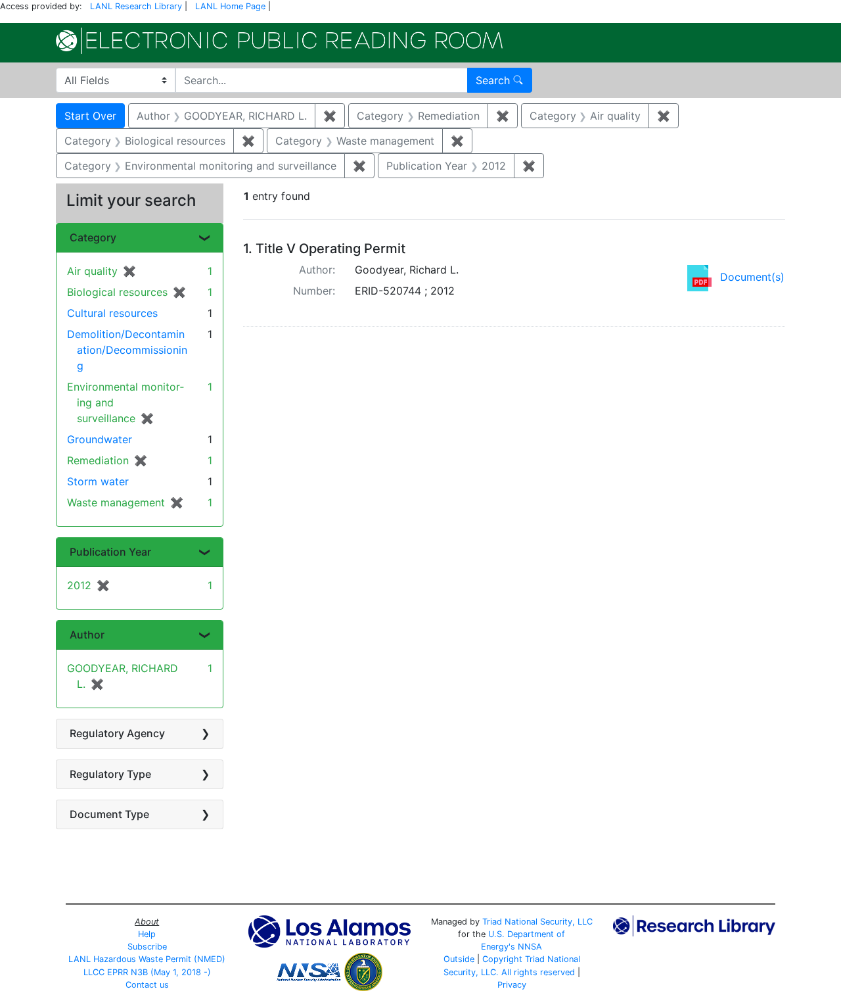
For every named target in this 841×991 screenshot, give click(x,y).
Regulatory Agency (117, 733)
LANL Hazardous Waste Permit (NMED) (146, 959)
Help (147, 934)
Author (87, 634)
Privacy (511, 985)
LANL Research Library (136, 6)
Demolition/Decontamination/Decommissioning (127, 349)
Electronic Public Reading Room (279, 40)
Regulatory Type (110, 774)
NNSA (530, 947)
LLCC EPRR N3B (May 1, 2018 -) (147, 972)
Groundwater (99, 439)
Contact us (147, 985)
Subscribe (147, 947)
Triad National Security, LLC (537, 922)
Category (93, 237)
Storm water (98, 481)
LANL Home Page (230, 6)
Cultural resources (112, 313)
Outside (458, 959)
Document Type (109, 814)
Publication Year (110, 551)
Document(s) (752, 276)
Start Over (90, 115)
